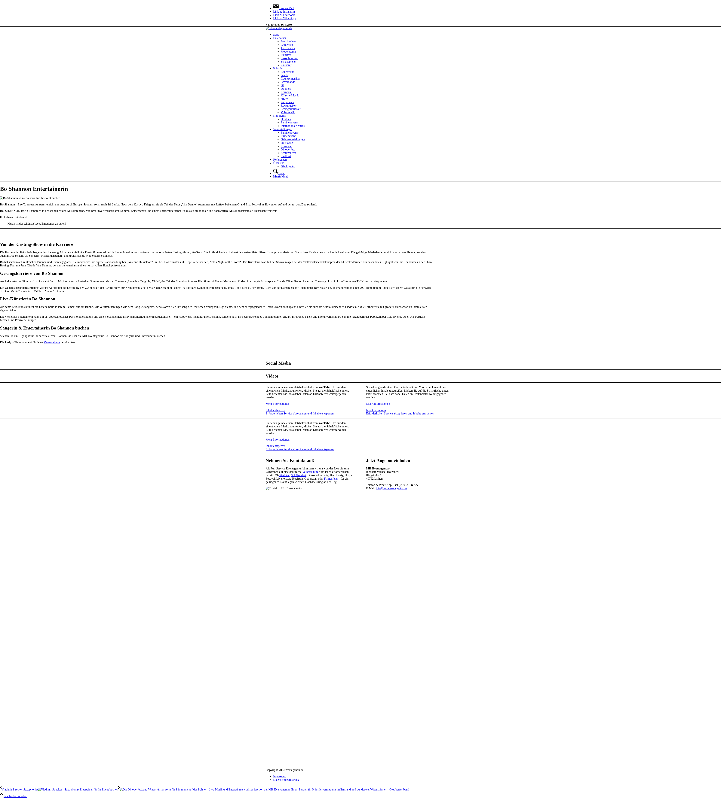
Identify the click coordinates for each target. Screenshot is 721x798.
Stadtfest (284, 475)
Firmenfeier (331, 478)
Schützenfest (298, 475)
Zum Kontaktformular (360, 351)
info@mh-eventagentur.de (391, 488)
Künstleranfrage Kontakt (360, 233)
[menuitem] (364, 34)
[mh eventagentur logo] (279, 28)
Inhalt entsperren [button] (275, 410)
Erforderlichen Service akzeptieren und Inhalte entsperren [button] (300, 413)
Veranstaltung (52, 342)
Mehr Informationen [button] (278, 403)
